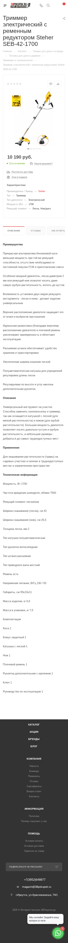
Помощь (34, 833)
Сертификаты (34, 786)
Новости (34, 766)
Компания (34, 758)
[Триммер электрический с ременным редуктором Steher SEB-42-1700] (34, 119)
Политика (34, 816)
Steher (41, 191)
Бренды (34, 739)
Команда (34, 771)
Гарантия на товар (34, 851)
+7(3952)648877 (35, 879)
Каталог (34, 724)
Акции (34, 732)
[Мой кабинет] (55, 5)
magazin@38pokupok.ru (36, 886)
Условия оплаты (34, 840)
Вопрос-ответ (34, 791)
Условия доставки (34, 846)
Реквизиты (34, 776)
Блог (33, 746)
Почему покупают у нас (34, 821)
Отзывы (36, 231)
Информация (34, 809)
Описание (13, 231)
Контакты (34, 796)
